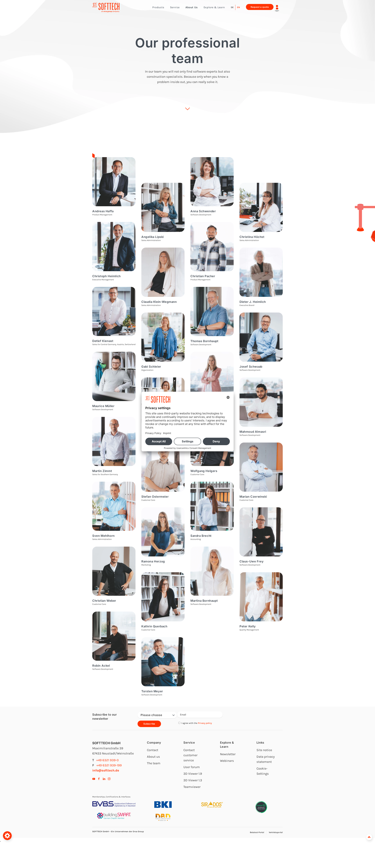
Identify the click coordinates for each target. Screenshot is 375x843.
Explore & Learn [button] (214, 7)
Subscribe (149, 723)
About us (153, 757)
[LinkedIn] (104, 778)
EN (238, 7)
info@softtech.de (105, 770)
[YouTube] (93, 778)
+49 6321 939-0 (107, 760)
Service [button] (175, 7)
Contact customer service (190, 755)
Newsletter (228, 754)
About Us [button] (191, 7)
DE (232, 7)
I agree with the (196, 723)
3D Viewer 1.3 (192, 780)
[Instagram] (109, 778)
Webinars (227, 761)
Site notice (264, 750)
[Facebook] (98, 778)
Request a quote (260, 7)
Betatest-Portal (257, 832)
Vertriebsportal (276, 832)
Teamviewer (192, 787)
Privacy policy (205, 723)
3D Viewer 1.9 (192, 774)
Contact (152, 750)
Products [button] (158, 7)
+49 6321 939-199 (109, 765)
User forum (191, 767)
